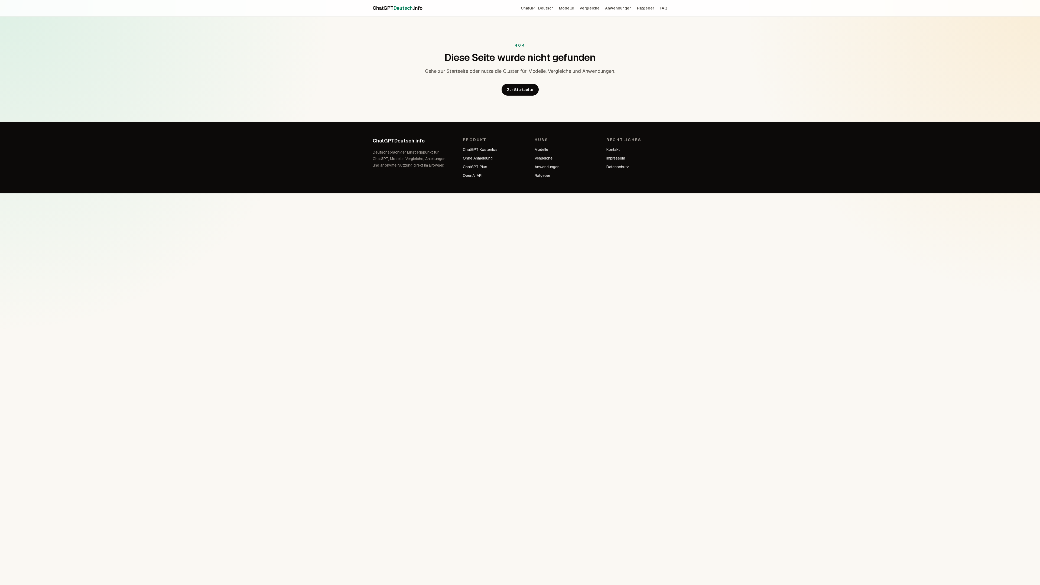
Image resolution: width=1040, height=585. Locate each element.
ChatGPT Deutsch (537, 8)
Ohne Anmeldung (478, 158)
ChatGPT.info (397, 8)
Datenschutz (617, 166)
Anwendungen (618, 8)
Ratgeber (645, 8)
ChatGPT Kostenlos (480, 149)
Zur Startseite (520, 89)
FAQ (663, 8)
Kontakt (613, 149)
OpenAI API (472, 175)
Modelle (566, 8)
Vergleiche (590, 8)
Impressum (615, 158)
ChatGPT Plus (475, 166)
